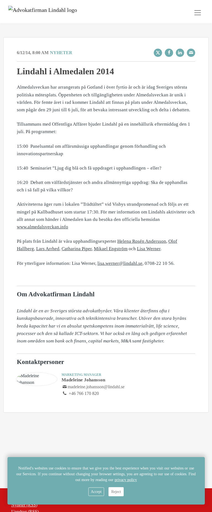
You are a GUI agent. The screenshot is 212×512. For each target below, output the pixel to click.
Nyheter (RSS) (24, 505)
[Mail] (191, 53)
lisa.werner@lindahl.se (119, 263)
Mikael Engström (111, 248)
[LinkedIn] (180, 53)
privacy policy (126, 480)
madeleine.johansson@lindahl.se (96, 386)
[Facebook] (169, 53)
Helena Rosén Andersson (141, 241)
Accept (96, 492)
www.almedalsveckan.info (42, 226)
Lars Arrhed (47, 248)
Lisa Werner (148, 248)
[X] (158, 53)
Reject (116, 492)
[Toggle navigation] (197, 12)
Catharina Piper (77, 248)
